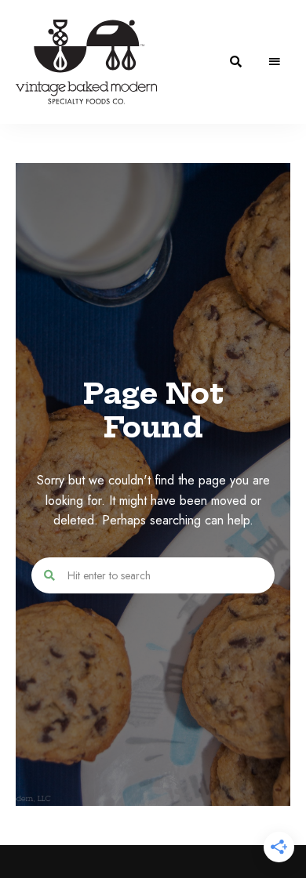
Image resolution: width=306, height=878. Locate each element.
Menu (274, 62)
